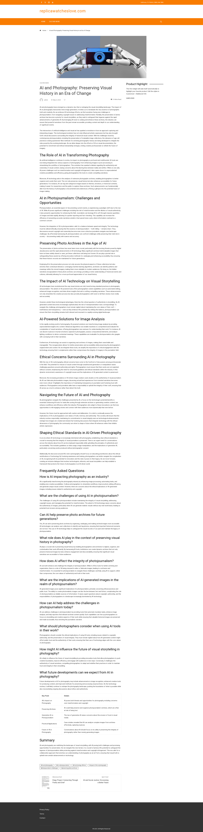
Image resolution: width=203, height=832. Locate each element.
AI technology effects (79, 765)
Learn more (130, 98)
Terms (42, 814)
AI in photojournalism (63, 765)
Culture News (54, 21)
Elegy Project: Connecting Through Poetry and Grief (65, 780)
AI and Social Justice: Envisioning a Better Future (95, 780)
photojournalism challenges (50, 768)
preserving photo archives (69, 768)
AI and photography (47, 765)
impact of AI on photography (98, 765)
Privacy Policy (44, 810)
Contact (42, 818)
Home (43, 21)
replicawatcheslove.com (63, 11)
